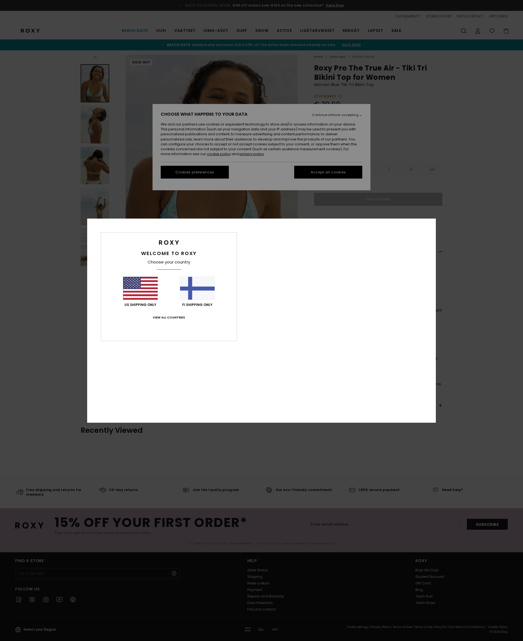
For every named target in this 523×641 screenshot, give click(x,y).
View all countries (169, 317)
